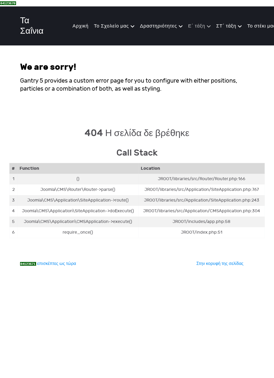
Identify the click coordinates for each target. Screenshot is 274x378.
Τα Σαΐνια (32, 26)
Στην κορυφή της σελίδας (219, 263)
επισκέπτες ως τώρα (56, 263)
